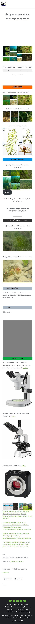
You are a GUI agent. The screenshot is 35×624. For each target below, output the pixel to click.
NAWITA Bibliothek (17, 561)
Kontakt (26, 609)
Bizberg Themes (17, 620)
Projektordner (9, 607)
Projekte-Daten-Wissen (21, 604)
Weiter (7, 192)
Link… (25, 368)
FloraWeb (6, 572)
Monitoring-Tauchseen (23, 607)
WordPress (16, 618)
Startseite (8, 604)
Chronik (18, 609)
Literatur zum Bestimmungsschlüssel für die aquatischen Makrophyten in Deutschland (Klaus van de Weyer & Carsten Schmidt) (16, 544)
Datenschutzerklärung (23, 612)
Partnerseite (9, 612)
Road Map (10, 609)
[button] (30, 23)
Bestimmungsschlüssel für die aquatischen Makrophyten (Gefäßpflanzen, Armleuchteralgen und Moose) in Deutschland (17, 536)
